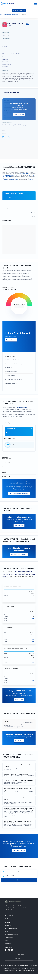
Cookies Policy (9, 937)
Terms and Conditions (11, 928)
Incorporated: (5, 32)
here (14, 416)
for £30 (19, 306)
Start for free (12, 197)
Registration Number (7, 44)
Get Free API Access (19, 850)
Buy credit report (10, 340)
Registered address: (7, 122)
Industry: (4, 56)
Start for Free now (19, 114)
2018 (14, 187)
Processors (8, 943)
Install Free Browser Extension (20, 493)
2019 (11, 187)
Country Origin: (6, 127)
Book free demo (19, 954)
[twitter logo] (6, 137)
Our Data (7, 922)
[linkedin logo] (9, 137)
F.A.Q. (6, 931)
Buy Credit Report (20, 10)
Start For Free (19, 699)
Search (19, 880)
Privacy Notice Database (11, 934)
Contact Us (8, 925)
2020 (8, 187)
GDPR (6, 940)
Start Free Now (19, 525)
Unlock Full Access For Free (19, 554)
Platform (7, 919)
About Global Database (11, 916)
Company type (6, 38)
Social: (4, 133)
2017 (18, 187)
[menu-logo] (7, 3)
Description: (5, 70)
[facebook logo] (3, 137)
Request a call (19, 958)
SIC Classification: (6, 51)
